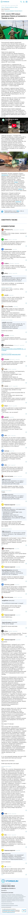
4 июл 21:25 (14, 813)
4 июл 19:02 (18, 567)
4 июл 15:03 (22, 345)
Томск (2, 7)
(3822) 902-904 (8, 886)
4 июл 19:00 (17, 548)
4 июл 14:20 (17, 263)
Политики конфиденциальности (8, 912)
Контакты (4, 890)
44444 (6, 386)
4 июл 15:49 (15, 386)
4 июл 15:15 (17, 359)
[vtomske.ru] (5, 2)
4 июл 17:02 (13, 435)
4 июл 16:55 (11, 417)
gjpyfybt (6, 417)
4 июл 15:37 (14, 369)
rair (5, 866)
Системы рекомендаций (6, 907)
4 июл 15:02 (12, 335)
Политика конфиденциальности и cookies (9, 905)
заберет (20, 189)
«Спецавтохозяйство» (9, 7)
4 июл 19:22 (17, 584)
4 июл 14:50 (11, 295)
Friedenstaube (8, 249)
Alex (5, 835)
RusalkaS (6, 359)
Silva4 (6, 406)
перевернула (4, 175)
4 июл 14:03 (14, 239)
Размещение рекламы (7, 892)
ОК (24, 910)
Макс (18, 211)
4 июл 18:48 (18, 504)
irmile (5, 813)
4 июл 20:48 (18, 639)
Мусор (16, 7)
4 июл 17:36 (12, 451)
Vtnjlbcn (6, 263)
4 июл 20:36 (15, 631)
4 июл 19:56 (20, 597)
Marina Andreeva (8, 345)
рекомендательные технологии (8, 910)
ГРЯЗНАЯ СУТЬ (8, 229)
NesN (5, 369)
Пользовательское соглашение (7, 903)
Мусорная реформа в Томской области (13, 10)
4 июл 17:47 (13, 465)
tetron (6, 239)
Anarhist (6, 335)
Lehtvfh (6, 295)
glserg (6, 273)
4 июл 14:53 (15, 306)
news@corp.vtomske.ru (8, 888)
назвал (16, 182)
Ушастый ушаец (8, 476)
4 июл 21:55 (18, 850)
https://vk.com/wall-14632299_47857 (11, 354)
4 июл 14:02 (22, 229)
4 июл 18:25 (20, 476)
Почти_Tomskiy (8, 306)
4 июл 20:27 (18, 615)
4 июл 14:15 (15, 249)
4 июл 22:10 (9, 866)
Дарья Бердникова (5, 9)
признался (18, 201)
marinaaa (6, 451)
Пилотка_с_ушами (9, 584)
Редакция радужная (9, 504)
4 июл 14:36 (15, 273)
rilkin (5, 435)
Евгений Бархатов (9, 548)
